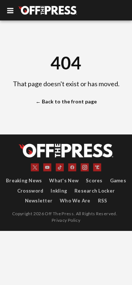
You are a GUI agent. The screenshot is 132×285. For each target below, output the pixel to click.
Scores (94, 180)
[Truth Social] (97, 167)
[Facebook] (72, 167)
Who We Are (75, 201)
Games (118, 180)
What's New (63, 180)
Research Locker (94, 191)
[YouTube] (47, 167)
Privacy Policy (66, 220)
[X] (35, 167)
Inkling (59, 191)
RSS (102, 201)
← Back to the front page (66, 101)
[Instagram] (85, 167)
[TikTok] (60, 167)
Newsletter (39, 201)
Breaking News (24, 180)
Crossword (30, 191)
